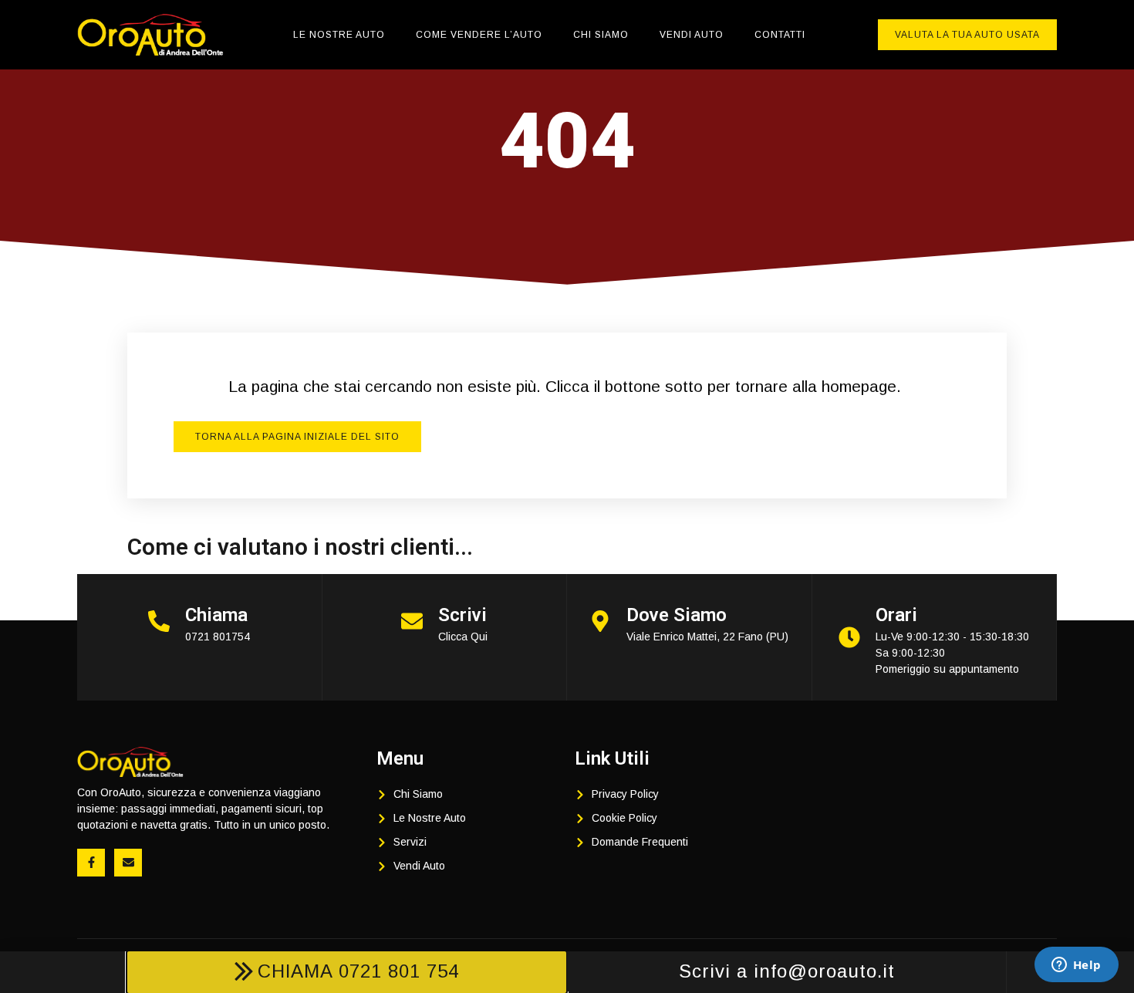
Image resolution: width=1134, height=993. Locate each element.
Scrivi (462, 615)
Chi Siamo (601, 34)
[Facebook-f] (91, 862)
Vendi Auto (692, 34)
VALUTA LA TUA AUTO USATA (967, 34)
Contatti (779, 34)
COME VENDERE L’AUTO (479, 34)
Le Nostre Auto (339, 34)
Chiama (216, 615)
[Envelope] (128, 862)
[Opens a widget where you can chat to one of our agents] (1076, 966)
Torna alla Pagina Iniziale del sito (297, 436)
